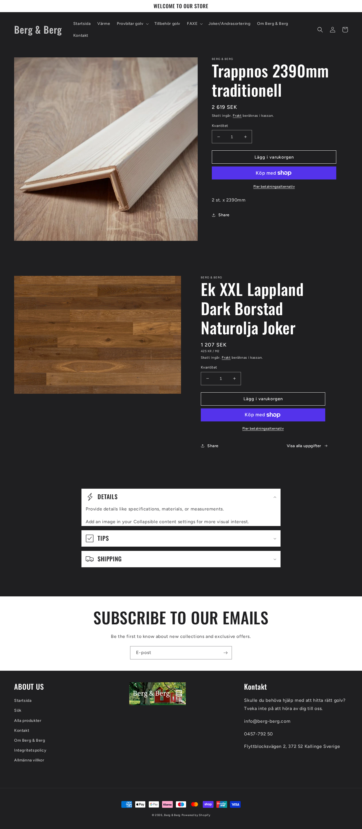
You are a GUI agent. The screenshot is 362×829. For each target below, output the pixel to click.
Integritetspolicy (30, 750)
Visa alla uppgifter (304, 445)
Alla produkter (27, 720)
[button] (132, 24)
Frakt (237, 116)
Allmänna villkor (29, 760)
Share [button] (224, 215)
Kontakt (21, 730)
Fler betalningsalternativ (274, 187)
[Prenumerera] (225, 652)
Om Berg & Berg (29, 740)
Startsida (22, 700)
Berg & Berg (172, 815)
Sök (17, 710)
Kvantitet (220, 126)
